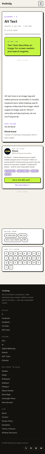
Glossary (8, 17)
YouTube (5, 326)
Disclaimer (6, 425)
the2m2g (7, 3)
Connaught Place (8, 398)
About (4, 413)
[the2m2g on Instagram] (36, 448)
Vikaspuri (5, 387)
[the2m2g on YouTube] (41, 448)
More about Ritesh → (22, 185)
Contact (5, 417)
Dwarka (5, 371)
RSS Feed (6, 330)
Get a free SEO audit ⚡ (23, 180)
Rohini (4, 375)
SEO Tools (6, 356)
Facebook (6, 318)
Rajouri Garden (8, 391)
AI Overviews (10, 235)
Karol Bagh (6, 395)
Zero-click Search (13, 240)
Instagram (6, 322)
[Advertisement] (22, 76)
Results (5, 352)
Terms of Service (8, 429)
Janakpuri (5, 383)
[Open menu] (40, 3)
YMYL (25, 240)
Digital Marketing (8, 348)
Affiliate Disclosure (9, 433)
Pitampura (6, 379)
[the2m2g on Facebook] (31, 448)
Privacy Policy (7, 421)
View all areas (7, 402)
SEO (3, 341)
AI (2, 345)
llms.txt (22, 235)
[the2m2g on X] (26, 448)
